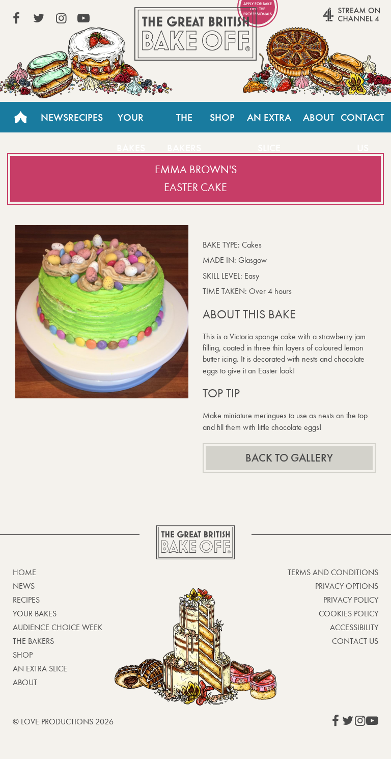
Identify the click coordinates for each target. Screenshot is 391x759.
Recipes (85, 117)
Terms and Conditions (333, 572)
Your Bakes (131, 121)
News (54, 117)
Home (20, 117)
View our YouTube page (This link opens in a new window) (83, 18)
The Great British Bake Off (195, 34)
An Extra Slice (269, 121)
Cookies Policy (348, 613)
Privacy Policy (350, 600)
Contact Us (362, 121)
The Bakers (184, 121)
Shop (222, 117)
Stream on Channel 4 (332, 20)
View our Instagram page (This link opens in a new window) (61, 18)
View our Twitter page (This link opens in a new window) (39, 18)
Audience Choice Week (57, 627)
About (318, 117)
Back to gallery (289, 458)
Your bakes (35, 613)
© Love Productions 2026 (63, 721)
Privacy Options (346, 586)
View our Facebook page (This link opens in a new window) (16, 18)
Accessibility (354, 627)
